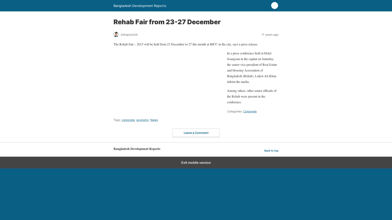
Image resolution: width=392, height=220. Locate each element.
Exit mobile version (196, 163)
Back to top (271, 150)
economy (142, 120)
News (154, 120)
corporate (128, 120)
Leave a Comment (196, 132)
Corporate (250, 111)
